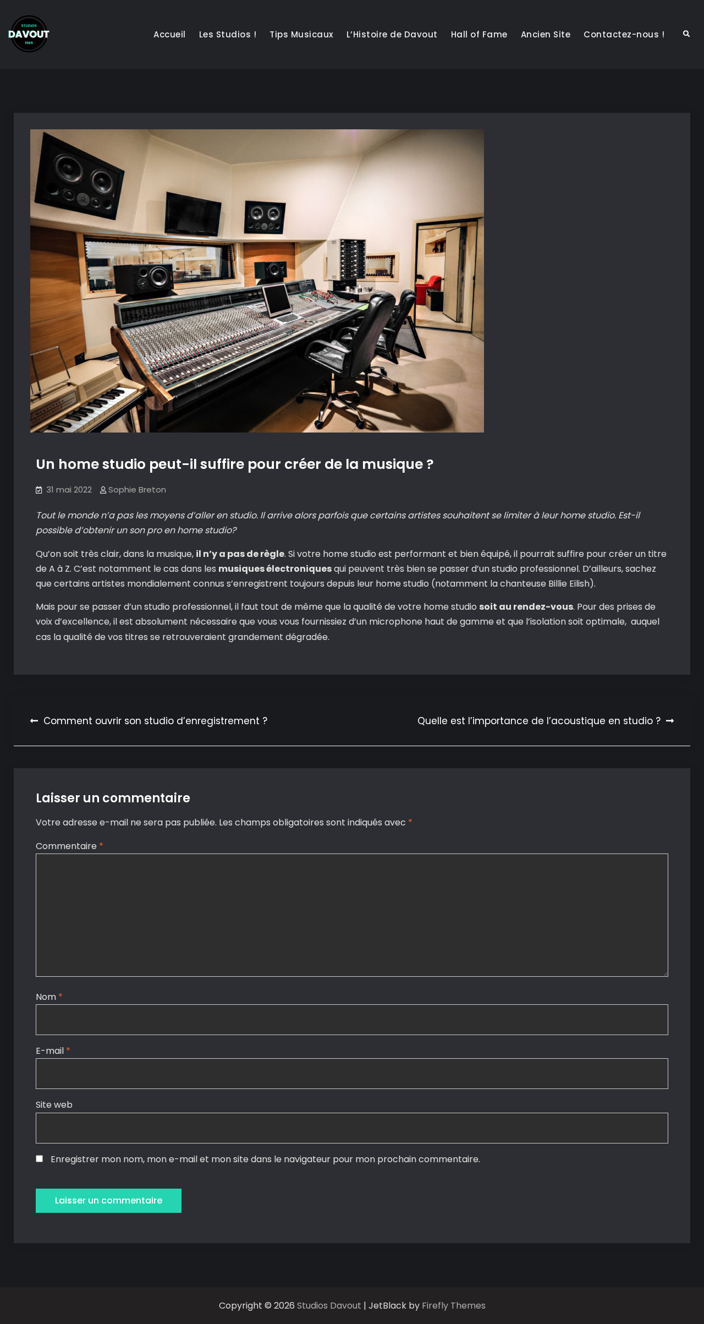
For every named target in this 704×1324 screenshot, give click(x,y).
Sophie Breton (137, 489)
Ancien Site (546, 34)
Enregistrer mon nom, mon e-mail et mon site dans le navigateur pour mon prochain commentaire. (265, 1159)
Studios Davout (330, 1305)
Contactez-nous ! (624, 34)
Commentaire (69, 846)
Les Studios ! (228, 34)
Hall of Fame (479, 34)
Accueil (169, 34)
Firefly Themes (454, 1305)
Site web (54, 1104)
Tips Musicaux (301, 34)
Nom (49, 997)
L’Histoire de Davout (392, 34)
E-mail (53, 1050)
